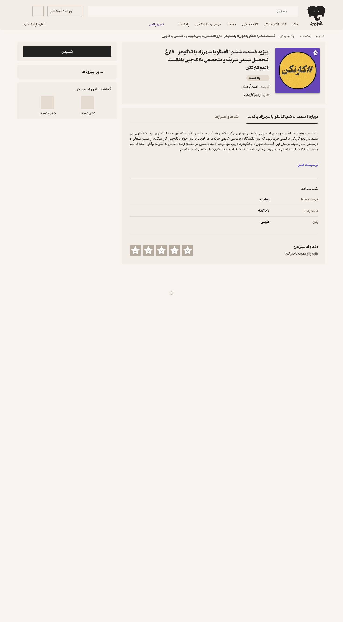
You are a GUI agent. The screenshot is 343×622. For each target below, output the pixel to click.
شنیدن (67, 52)
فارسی (265, 222)
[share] (155, 96)
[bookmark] (143, 96)
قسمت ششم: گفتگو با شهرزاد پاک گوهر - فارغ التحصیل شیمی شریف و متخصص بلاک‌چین (218, 36)
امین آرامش (250, 86)
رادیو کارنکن (287, 36)
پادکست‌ (254, 78)
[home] (316, 16)
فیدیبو (320, 36)
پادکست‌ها (305, 36)
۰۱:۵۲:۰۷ (264, 211)
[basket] (38, 11)
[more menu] (132, 96)
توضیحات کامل (308, 165)
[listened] (47, 102)
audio (264, 199)
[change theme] (23, 11)
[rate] (187, 250)
